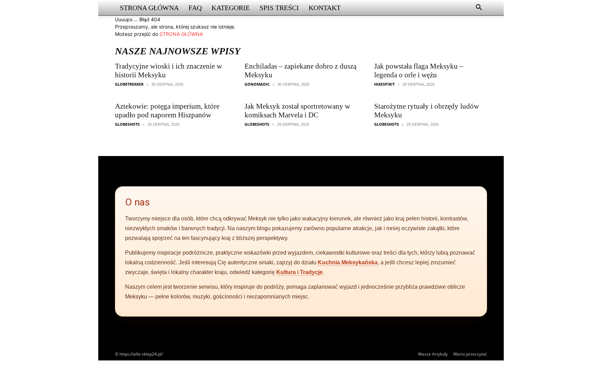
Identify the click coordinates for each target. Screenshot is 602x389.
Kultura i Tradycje (299, 272)
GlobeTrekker (129, 84)
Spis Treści (279, 7)
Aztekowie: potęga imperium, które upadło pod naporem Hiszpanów (167, 110)
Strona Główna (149, 7)
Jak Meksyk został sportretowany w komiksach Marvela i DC (297, 110)
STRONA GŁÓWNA (181, 34)
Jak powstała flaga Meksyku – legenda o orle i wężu (418, 70)
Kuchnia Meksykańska (348, 262)
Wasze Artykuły (433, 354)
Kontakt (325, 7)
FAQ (195, 7)
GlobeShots (127, 124)
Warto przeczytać (470, 354)
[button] (478, 8)
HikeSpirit (384, 84)
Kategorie (230, 7)
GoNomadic (257, 84)
